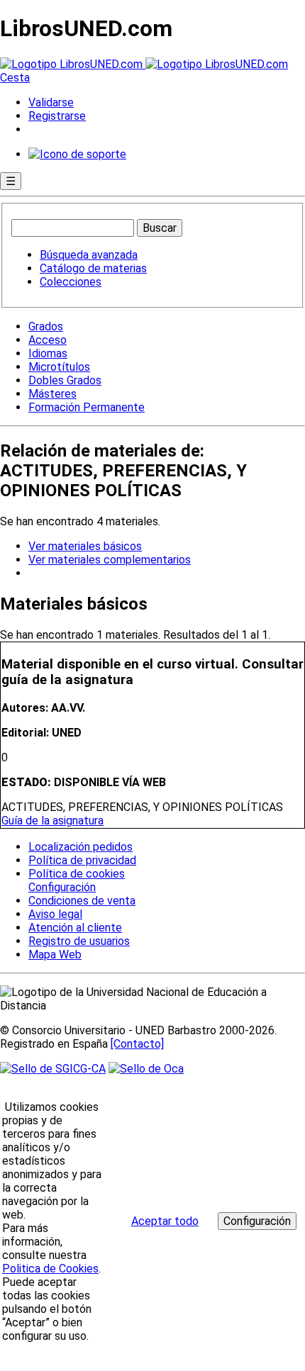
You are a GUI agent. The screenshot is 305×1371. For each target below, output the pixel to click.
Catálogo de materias (93, 268)
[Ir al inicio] (144, 64)
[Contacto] (137, 1044)
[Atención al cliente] (77, 154)
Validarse (51, 102)
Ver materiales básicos (85, 546)
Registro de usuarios (79, 941)
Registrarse (57, 116)
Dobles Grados (64, 380)
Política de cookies (76, 873)
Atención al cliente (75, 927)
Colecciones (70, 282)
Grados (45, 326)
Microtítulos (59, 367)
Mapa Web (55, 954)
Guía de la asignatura (52, 820)
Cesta (15, 77)
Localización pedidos (80, 847)
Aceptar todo (165, 1221)
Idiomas (47, 353)
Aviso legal (55, 914)
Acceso (47, 340)
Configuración (61, 887)
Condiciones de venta (81, 900)
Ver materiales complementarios (109, 559)
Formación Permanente (86, 407)
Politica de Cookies (50, 1268)
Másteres (52, 394)
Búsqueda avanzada (89, 255)
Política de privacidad (82, 860)
